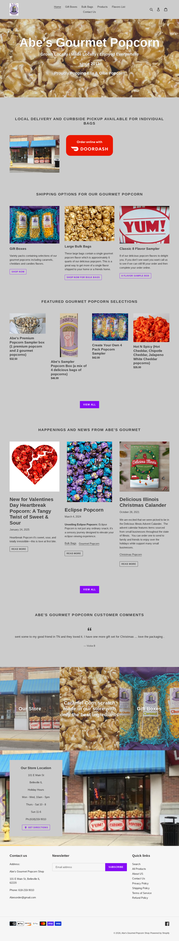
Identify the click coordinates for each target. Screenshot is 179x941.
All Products (139, 868)
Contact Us (138, 878)
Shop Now (18, 272)
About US (137, 873)
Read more (19, 549)
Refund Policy (140, 897)
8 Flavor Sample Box (135, 276)
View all (89, 404)
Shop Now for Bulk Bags (83, 277)
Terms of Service (142, 893)
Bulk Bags (70, 543)
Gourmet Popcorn (89, 543)
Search (136, 864)
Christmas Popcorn (131, 554)
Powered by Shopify (159, 933)
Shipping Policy (141, 888)
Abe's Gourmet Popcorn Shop (135, 933)
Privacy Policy (140, 883)
